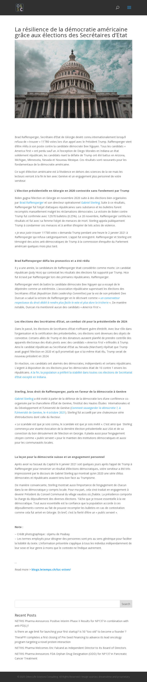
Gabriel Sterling (90, 202)
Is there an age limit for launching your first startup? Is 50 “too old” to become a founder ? (70, 631)
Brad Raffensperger (32, 202)
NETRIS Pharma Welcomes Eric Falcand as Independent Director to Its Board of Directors (70, 648)
